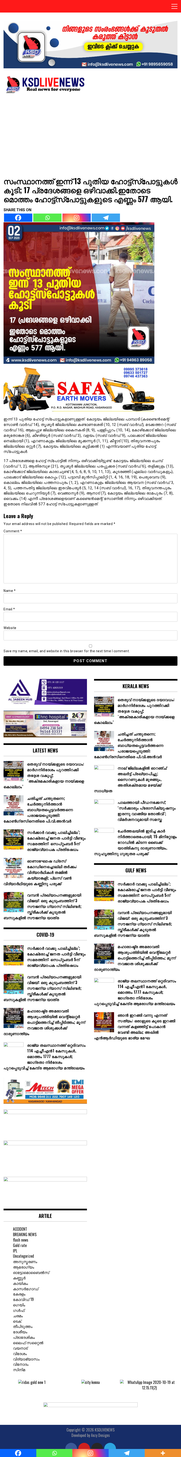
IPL (15, 1251)
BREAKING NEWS (25, 1234)
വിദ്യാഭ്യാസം (26, 1359)
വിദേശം (20, 1353)
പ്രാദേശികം (24, 1337)
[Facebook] (18, 218)
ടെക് (17, 1321)
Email (9, 609)
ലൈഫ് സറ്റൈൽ (28, 1342)
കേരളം (19, 1294)
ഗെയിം (19, 1305)
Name (10, 591)
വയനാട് (20, 1348)
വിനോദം (21, 1364)
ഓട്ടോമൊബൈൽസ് (31, 1272)
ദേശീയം (20, 1331)
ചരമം (18, 1315)
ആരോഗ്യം (23, 1267)
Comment (13, 531)
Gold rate (20, 1245)
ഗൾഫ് (19, 1310)
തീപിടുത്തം (23, 1326)
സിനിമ (19, 1369)
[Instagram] (76, 218)
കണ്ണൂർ (19, 1278)
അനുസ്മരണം (25, 1261)
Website (10, 628)
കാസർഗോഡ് (25, 1288)
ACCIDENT (20, 1229)
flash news (20, 1240)
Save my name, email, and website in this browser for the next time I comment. (67, 651)
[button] (7, 1385)
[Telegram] (106, 218)
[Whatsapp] (47, 218)
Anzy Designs (100, 1435)
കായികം (20, 1283)
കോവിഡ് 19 (23, 1299)
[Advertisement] (90, 133)
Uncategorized (23, 1256)
